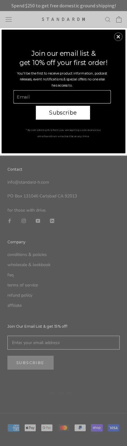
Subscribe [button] (62, 112)
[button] (118, 36)
